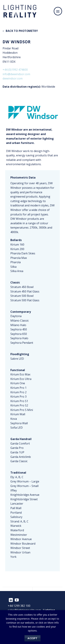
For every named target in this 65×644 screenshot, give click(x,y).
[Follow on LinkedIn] (11, 600)
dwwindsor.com (13, 78)
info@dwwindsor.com (16, 74)
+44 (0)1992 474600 (15, 70)
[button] (58, 11)
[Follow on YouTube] (17, 600)
